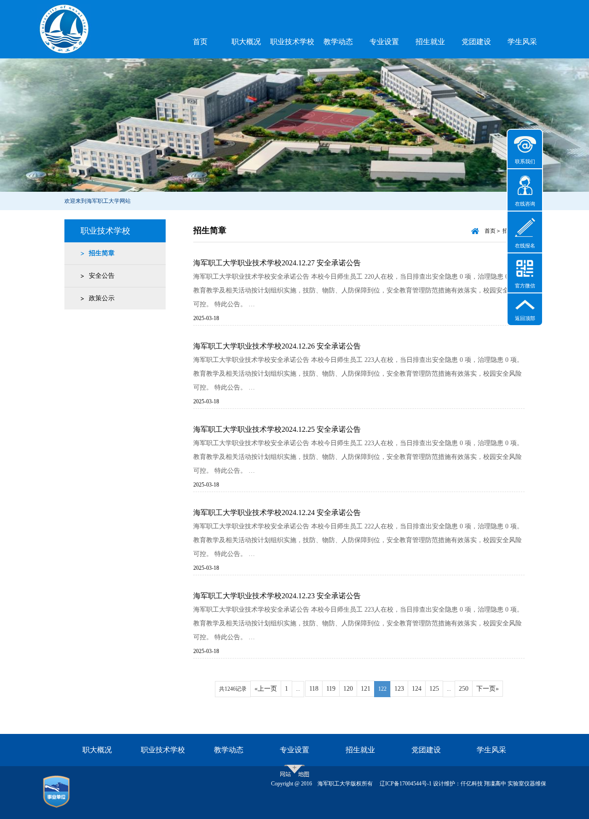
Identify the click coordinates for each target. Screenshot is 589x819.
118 (313, 688)
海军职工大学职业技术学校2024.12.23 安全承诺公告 (277, 596)
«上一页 (265, 688)
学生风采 (522, 42)
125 (434, 688)
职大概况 (246, 42)
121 (365, 688)
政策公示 (102, 298)
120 (348, 688)
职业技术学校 (292, 42)
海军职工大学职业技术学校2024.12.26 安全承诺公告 (277, 346)
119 (330, 688)
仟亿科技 (472, 783)
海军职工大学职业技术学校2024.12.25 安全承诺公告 (277, 429)
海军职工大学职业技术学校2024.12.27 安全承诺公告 (277, 263)
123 (399, 688)
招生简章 (102, 253)
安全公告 (102, 275)
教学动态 (338, 42)
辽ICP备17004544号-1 (406, 783)
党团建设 (476, 42)
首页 (200, 42)
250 (463, 688)
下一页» (487, 688)
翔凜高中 (495, 783)
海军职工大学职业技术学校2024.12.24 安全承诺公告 (277, 512)
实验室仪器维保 (527, 783)
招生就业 (430, 42)
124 (417, 688)
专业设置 (384, 42)
